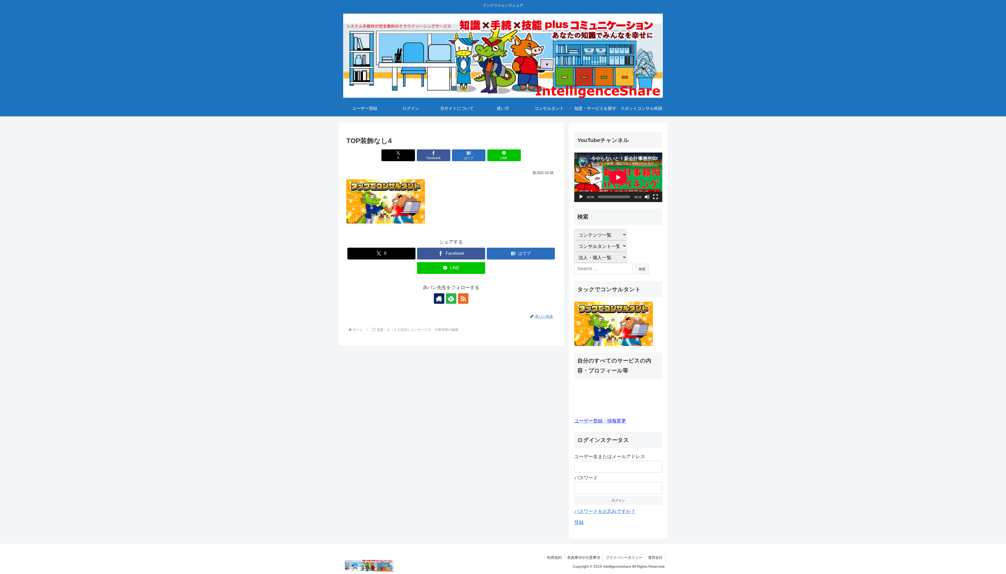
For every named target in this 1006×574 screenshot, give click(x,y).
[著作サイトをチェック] (439, 298)
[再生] (581, 196)
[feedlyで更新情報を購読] (451, 298)
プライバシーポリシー (624, 557)
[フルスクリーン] (655, 196)
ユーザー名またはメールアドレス (609, 456)
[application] (618, 177)
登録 (579, 522)
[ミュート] (647, 196)
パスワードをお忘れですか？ (605, 511)
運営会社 (655, 557)
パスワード (586, 478)
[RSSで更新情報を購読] (463, 298)
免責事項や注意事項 (583, 557)
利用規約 (554, 557)
